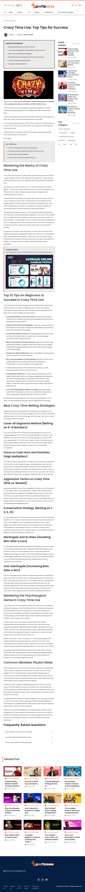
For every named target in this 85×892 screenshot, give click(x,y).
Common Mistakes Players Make (19, 60)
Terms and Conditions (35, 887)
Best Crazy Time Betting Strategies (20, 54)
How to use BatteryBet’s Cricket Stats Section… (72, 837)
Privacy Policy (26, 887)
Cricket (19, 12)
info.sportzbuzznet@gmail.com (15, 871)
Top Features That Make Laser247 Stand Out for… (73, 74)
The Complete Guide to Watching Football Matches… (72, 810)
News (10, 12)
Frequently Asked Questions (17, 64)
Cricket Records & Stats (66, 136)
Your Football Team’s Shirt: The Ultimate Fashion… (52, 837)
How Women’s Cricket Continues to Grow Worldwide (72, 783)
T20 (76, 144)
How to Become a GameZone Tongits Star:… (32, 810)
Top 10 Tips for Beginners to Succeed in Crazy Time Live (26, 50)
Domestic (62, 140)
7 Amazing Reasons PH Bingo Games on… (52, 783)
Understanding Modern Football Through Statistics (73, 52)
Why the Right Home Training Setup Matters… (51, 810)
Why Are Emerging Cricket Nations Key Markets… (12, 810)
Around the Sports (10, 21)
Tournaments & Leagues (65, 12)
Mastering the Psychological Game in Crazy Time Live (26, 57)
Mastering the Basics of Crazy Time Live (21, 47)
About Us (6, 887)
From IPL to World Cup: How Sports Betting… (74, 63)
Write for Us (19, 887)
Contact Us (12, 887)
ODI (71, 144)
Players (37, 12)
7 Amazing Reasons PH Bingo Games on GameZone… (74, 86)
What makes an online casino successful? (18, 732)
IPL (29, 12)
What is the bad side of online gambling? (18, 742)
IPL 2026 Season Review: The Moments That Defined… (73, 98)
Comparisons (48, 12)
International (72, 140)
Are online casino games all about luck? (18, 737)
